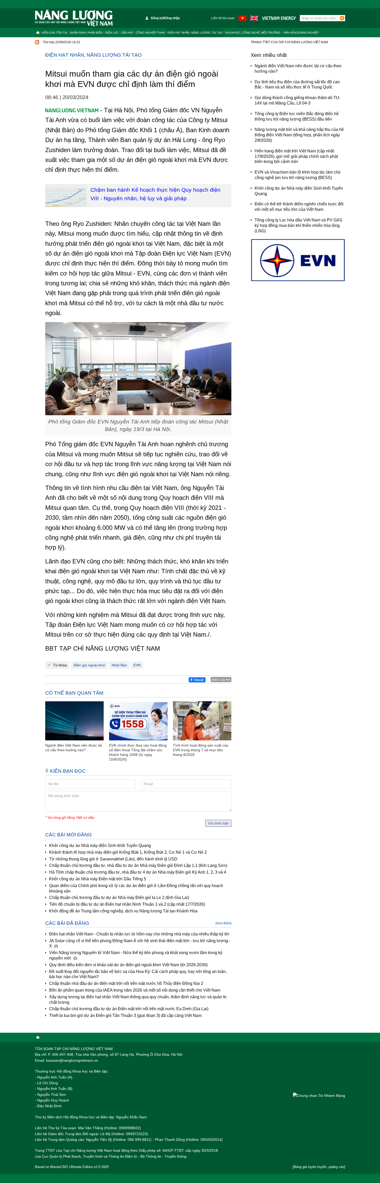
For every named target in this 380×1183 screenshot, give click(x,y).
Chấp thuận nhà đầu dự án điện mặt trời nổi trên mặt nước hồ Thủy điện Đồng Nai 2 (126, 983)
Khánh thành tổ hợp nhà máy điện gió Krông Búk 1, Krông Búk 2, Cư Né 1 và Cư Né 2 (128, 852)
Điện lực (112, 32)
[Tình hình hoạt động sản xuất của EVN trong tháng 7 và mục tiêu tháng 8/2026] (202, 720)
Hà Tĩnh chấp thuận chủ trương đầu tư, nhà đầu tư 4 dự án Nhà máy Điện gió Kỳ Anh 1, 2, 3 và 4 (137, 872)
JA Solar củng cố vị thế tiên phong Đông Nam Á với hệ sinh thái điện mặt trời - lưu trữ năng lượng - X (139, 943)
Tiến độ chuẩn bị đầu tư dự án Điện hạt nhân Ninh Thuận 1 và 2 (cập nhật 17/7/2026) (127, 904)
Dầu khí (127, 32)
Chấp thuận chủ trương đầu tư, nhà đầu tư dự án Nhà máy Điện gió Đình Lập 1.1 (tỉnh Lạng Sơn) (138, 865)
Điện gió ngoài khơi (89, 665)
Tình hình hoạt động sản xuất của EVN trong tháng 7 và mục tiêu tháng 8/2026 (200, 750)
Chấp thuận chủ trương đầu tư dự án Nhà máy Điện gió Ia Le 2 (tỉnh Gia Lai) (119, 897)
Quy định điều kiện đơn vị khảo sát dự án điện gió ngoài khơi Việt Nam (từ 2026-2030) (128, 965)
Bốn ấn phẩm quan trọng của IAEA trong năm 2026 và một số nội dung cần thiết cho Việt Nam (134, 990)
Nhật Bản (119, 665)
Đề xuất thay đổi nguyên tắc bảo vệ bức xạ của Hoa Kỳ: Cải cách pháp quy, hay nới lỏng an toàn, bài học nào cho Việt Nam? (138, 974)
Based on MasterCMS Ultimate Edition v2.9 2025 (72, 1167)
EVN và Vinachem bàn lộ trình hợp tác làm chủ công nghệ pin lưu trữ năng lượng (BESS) (297, 175)
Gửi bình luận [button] (218, 823)
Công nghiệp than (150, 32)
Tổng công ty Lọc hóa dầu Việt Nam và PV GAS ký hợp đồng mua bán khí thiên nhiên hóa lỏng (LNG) (298, 225)
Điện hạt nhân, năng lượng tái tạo (195, 32)
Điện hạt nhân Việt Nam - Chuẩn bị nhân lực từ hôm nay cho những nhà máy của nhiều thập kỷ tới (139, 934)
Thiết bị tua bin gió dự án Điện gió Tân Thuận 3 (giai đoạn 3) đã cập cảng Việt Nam (125, 1015)
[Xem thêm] (223, 923)
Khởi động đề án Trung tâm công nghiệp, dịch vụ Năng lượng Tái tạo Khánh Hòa (123, 911)
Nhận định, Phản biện (86, 32)
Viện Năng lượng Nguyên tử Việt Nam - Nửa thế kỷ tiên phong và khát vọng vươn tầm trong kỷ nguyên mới (135, 955)
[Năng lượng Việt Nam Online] (74, 18)
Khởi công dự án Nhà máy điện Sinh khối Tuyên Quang (100, 845)
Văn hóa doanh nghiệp (300, 32)
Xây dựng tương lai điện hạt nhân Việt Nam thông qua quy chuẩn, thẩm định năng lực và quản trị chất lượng (137, 1000)
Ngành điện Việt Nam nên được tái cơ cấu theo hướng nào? (298, 68)
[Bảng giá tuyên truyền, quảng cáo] (319, 1167)
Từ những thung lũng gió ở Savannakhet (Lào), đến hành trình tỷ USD (113, 859)
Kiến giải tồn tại (54, 32)
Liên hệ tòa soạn (223, 18)
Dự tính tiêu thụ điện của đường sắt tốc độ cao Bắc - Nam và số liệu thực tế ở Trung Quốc (297, 85)
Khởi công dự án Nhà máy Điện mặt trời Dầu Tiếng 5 (97, 879)
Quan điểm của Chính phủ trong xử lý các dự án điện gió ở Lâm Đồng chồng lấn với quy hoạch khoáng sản (136, 888)
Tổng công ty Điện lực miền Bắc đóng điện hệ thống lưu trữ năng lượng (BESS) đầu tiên (297, 116)
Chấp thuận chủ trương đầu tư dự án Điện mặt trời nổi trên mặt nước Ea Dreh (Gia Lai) (128, 1009)
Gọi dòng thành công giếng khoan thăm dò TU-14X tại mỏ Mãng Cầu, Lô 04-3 (297, 100)
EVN (137, 665)
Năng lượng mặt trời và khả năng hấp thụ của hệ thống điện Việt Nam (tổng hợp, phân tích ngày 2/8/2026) (299, 135)
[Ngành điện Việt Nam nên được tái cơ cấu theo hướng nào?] (74, 720)
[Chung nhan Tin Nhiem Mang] (319, 1095)
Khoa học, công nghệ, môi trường (252, 32)
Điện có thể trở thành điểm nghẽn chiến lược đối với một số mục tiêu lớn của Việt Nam (299, 207)
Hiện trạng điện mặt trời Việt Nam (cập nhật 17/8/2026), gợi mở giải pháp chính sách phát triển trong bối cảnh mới (296, 156)
